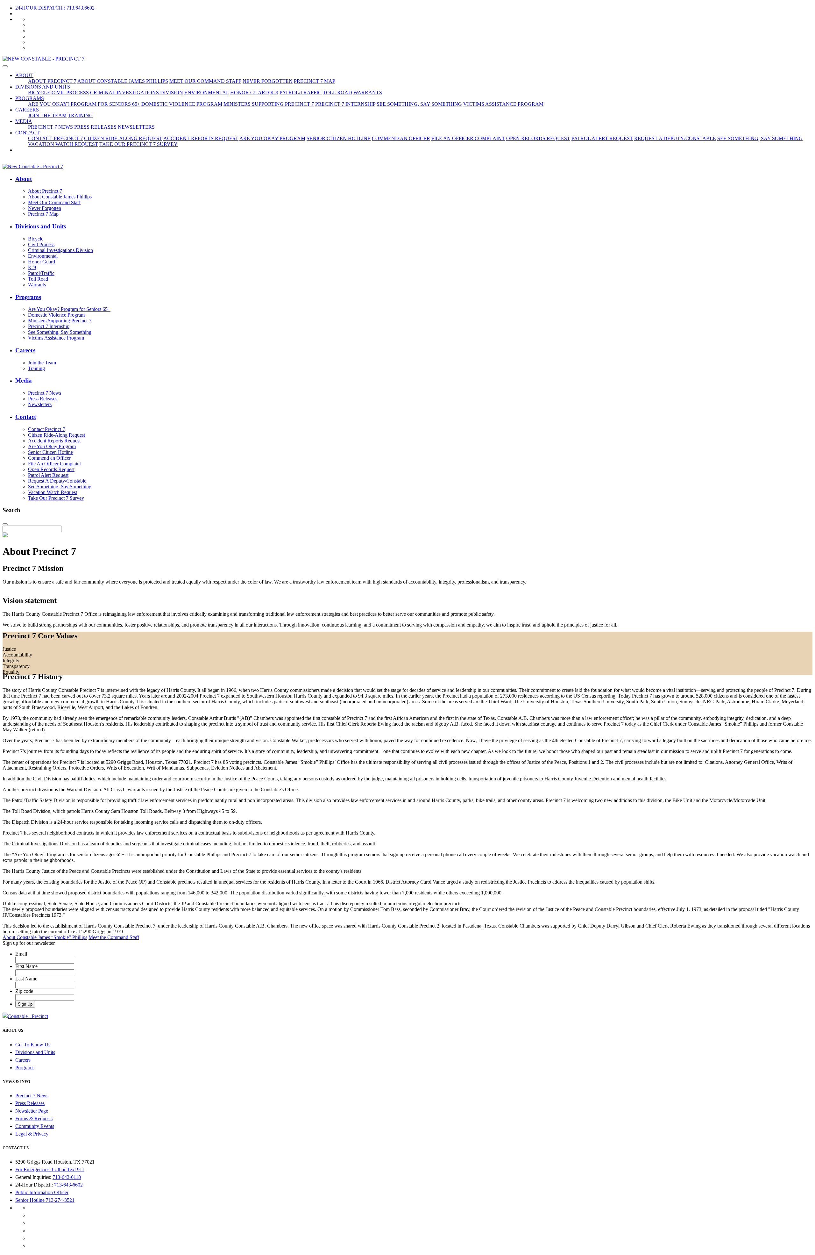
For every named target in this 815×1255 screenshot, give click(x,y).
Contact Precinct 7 (55, 138)
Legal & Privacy (31, 1134)
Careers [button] (27, 109)
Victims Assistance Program (503, 104)
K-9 (274, 92)
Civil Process (70, 92)
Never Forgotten (268, 81)
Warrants (367, 92)
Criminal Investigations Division (136, 92)
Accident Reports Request (200, 138)
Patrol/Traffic (301, 92)
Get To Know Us (32, 1044)
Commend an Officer (401, 138)
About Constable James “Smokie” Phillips (45, 937)
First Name (26, 966)
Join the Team (47, 115)
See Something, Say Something (419, 104)
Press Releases (95, 127)
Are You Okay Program (272, 138)
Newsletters (136, 127)
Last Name (26, 978)
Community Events (34, 1126)
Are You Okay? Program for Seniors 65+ (84, 104)
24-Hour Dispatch (55, 8)
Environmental (206, 92)
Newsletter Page (31, 1111)
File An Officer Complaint (468, 138)
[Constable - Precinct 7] (25, 1016)
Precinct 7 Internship (345, 104)
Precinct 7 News (50, 127)
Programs (24, 1067)
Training (80, 115)
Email (21, 954)
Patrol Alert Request (602, 138)
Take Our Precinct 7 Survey (138, 144)
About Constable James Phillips (122, 81)
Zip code (24, 991)
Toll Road (337, 92)
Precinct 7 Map (314, 81)
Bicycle (39, 92)
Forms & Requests (34, 1118)
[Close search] (5, 524)
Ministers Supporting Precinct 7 (268, 104)
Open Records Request (538, 138)
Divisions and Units (35, 1052)
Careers (23, 1060)
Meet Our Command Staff (205, 81)
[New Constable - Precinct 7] (43, 58)
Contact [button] (27, 132)
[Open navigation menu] (5, 66)
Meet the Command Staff (114, 937)
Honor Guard (249, 92)
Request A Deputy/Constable (675, 138)
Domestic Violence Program (181, 104)
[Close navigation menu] (4, 162)
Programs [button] (29, 98)
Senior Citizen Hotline (339, 138)
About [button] (24, 75)
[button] (23, 179)
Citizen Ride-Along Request (123, 138)
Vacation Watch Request (63, 144)
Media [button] (23, 121)
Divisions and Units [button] (42, 87)
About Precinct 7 (52, 81)
